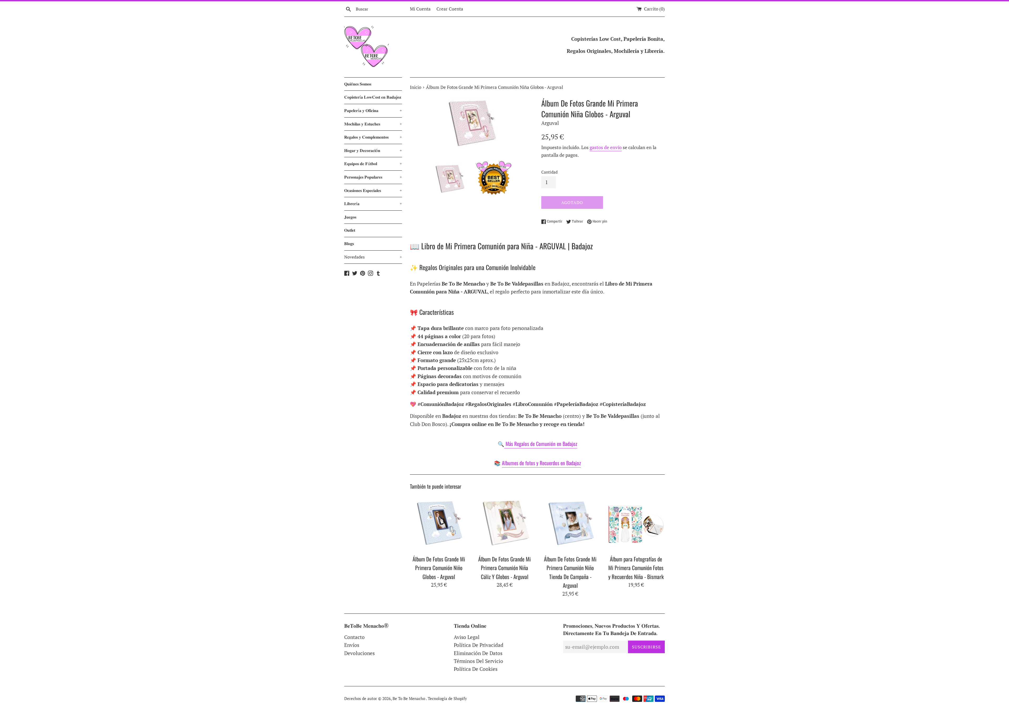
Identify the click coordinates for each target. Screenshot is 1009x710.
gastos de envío (606, 147)
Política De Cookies (475, 669)
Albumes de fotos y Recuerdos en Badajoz (541, 463)
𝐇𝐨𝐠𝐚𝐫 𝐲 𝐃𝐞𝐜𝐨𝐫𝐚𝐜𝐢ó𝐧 (373, 150)
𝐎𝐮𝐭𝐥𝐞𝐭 (349, 230)
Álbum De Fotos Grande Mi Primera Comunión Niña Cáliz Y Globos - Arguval (504, 568)
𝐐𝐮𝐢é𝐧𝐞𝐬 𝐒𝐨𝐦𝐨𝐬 (357, 84)
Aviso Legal (467, 637)
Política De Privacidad (478, 645)
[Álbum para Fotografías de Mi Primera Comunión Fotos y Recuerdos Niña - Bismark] (636, 523)
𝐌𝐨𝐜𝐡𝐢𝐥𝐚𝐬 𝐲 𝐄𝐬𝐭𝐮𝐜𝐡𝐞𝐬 (373, 124)
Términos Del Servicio (478, 661)
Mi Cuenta (420, 9)
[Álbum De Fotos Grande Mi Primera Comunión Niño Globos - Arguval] (439, 523)
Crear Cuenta (449, 9)
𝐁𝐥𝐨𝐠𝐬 (349, 243)
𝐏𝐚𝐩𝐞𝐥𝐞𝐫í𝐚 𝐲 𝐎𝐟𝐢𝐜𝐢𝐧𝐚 (373, 110)
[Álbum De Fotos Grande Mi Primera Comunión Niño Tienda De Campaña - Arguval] (570, 523)
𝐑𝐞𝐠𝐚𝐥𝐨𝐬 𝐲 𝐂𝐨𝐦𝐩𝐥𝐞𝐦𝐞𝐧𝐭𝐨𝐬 (373, 137)
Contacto (354, 637)
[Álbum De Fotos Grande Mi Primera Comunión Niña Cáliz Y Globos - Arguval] (504, 523)
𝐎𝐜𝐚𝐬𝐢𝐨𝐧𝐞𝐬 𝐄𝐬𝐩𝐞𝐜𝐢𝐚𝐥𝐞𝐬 (373, 190)
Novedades (373, 257)
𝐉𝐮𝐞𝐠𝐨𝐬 (350, 217)
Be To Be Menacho (409, 698)
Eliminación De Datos (478, 653)
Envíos (351, 645)
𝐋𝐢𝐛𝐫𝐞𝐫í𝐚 (373, 203)
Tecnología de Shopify (447, 698)
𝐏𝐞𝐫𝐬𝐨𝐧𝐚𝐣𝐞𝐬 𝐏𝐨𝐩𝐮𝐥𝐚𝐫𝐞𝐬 (373, 177)
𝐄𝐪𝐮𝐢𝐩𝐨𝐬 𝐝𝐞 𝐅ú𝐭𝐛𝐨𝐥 (373, 163)
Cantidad (549, 172)
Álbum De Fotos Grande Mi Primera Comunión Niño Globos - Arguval (439, 568)
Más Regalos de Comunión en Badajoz (540, 444)
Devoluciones (359, 653)
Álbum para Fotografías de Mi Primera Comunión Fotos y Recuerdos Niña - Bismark (636, 568)
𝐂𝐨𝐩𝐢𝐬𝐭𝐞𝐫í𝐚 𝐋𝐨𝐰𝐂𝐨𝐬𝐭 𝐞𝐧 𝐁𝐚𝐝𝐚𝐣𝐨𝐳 (372, 97)
